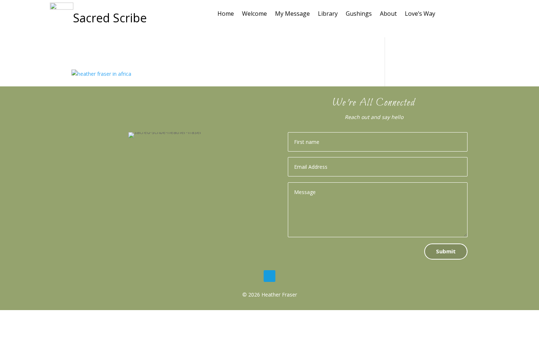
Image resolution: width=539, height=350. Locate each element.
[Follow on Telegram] (269, 276)
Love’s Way (420, 14)
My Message (292, 14)
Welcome (254, 14)
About (388, 14)
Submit (446, 251)
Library (328, 14)
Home (225, 14)
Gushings (359, 14)
